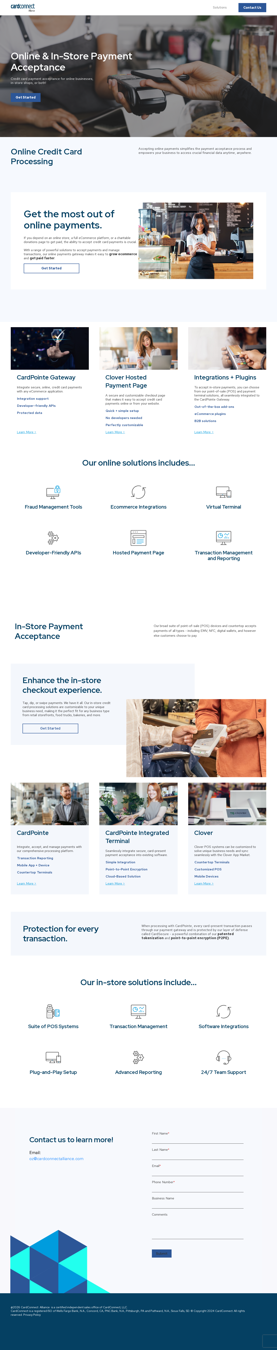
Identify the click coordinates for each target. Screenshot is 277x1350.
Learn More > (26, 432)
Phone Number (163, 1182)
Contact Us (252, 7)
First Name (160, 1133)
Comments (159, 1215)
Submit (161, 1253)
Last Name (160, 1150)
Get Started (26, 97)
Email (156, 1166)
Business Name (163, 1198)
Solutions (220, 7)
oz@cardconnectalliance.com (56, 1158)
